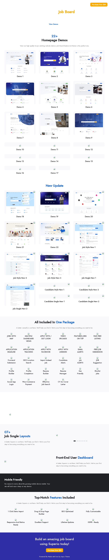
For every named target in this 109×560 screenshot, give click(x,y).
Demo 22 (54, 247)
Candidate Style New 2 (89, 289)
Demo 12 (89, 149)
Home (53, 4)
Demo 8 (54, 137)
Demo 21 (20, 247)
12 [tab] (61, 420)
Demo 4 (20, 107)
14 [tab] (65, 420)
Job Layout (67, 4)
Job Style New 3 (54, 278)
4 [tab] (46, 420)
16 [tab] (69, 420)
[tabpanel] (54, 414)
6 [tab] (50, 420)
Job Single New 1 (89, 278)
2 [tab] (42, 420)
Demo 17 (54, 173)
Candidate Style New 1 (54, 289)
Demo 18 (20, 216)
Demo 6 (89, 107)
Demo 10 (20, 149)
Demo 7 (20, 137)
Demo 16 (20, 173)
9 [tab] (56, 420)
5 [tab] (48, 420)
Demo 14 (54, 161)
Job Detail (76, 4)
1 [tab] (40, 420)
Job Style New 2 (20, 278)
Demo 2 (54, 76)
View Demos (53, 24)
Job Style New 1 (88, 247)
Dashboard (85, 4)
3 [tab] (44, 420)
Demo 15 (89, 161)
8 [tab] (54, 420)
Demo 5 (54, 107)
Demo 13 (20, 161)
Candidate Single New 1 (54, 301)
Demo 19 (54, 216)
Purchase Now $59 (99, 4)
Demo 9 (89, 137)
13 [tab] (63, 420)
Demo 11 (54, 149)
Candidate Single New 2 (89, 301)
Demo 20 (89, 216)
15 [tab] (67, 420)
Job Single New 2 (20, 308)
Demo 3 (89, 76)
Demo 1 (20, 76)
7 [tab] (52, 420)
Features (60, 4)
